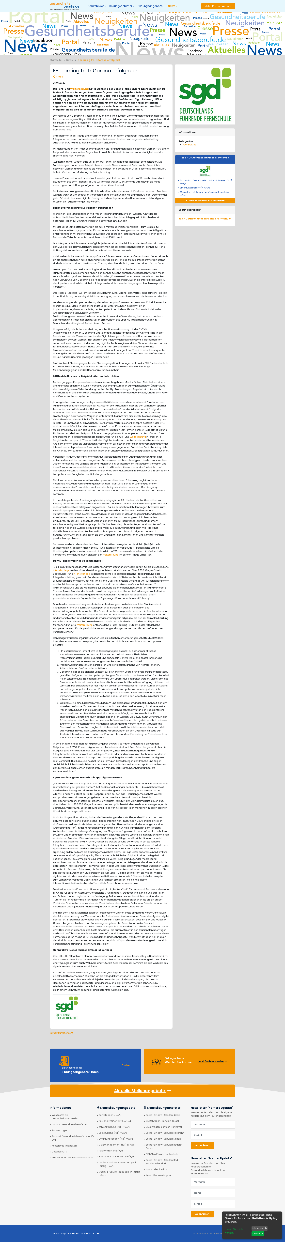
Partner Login (59, 1130)
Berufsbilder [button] (96, 6)
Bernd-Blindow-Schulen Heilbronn (165, 1132)
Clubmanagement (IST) (117, 1144)
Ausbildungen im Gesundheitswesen (73, 1157)
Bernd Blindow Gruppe (158, 1175)
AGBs (96, 1233)
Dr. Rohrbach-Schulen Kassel (162, 1121)
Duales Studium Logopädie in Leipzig (119, 1173)
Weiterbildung (79, 89)
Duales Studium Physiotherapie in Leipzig (118, 1164)
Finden (126, 1065)
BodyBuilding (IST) (113, 1132)
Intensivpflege (61, 570)
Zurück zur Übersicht (61, 1033)
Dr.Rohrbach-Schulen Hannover (164, 1127)
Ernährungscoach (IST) (116, 1138)
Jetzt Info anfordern (206, 200)
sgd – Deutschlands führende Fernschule (205, 157)
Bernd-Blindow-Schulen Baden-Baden (164, 1146)
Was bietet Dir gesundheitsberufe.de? (65, 1116)
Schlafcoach (110, 1115)
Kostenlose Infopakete (65, 1145)
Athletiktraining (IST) (114, 1127)
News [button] (171, 6)
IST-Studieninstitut (156, 1169)
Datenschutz (59, 1151)
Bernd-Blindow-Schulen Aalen (163, 1115)
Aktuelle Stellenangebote (140, 1090)
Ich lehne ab (260, 1228)
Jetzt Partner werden (218, 6)
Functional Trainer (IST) (116, 1156)
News (69, 60)
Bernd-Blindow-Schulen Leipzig (163, 1138)
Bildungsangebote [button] (150, 6)
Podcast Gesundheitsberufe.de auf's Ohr (73, 1138)
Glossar (54, 1233)
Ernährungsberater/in (195, 187)
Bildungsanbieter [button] (120, 6)
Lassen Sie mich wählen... (234, 1231)
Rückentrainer (111, 1150)
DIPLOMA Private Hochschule (162, 1154)
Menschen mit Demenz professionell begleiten (205, 193)
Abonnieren (202, 1145)
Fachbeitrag (189, 144)
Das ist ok (258, 1233)
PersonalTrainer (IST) (115, 1121)
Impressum (68, 1233)
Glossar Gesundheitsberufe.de (69, 1124)
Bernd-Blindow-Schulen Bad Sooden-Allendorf (162, 1161)
